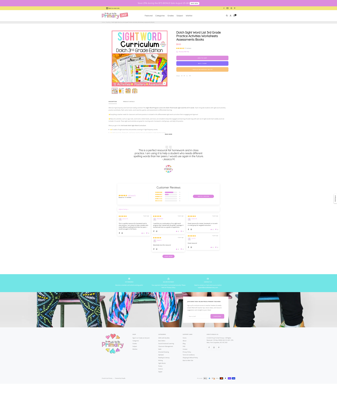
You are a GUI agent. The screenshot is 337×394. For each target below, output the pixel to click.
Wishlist (189, 15)
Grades (171, 15)
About (184, 341)
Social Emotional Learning (166, 343)
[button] (180, 48)
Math (159, 349)
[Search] (227, 15)
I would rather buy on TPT (202, 69)
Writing (160, 360)
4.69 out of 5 (132, 195)
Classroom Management (165, 346)
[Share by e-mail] (189, 75)
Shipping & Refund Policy (190, 357)
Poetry (160, 366)
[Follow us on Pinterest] (218, 347)
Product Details (129, 101)
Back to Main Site (188, 360)
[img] (123, 216)
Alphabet (161, 355)
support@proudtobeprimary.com (208, 287)
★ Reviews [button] (335, 198)
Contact (185, 349)
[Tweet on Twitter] (187, 75)
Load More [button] (168, 256)
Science (160, 369)
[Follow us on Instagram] (214, 347)
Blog (184, 343)
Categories (160, 15)
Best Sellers (161, 341)
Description (113, 101)
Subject (180, 15)
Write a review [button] (203, 196)
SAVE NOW (194, 3)
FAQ (184, 346)
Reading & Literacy (164, 357)
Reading (108, 22)
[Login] (230, 15)
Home (103, 22)
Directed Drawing (163, 352)
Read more (168, 134)
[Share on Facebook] (181, 75)
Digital (160, 372)
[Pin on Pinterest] (184, 75)
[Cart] (234, 15)
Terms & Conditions (189, 355)
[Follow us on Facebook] (209, 347)
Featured (149, 15)
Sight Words (162, 363)
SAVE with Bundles (164, 338)
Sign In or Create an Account (141, 338)
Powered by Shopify (120, 378)
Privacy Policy (171, 287)
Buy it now (202, 63)
